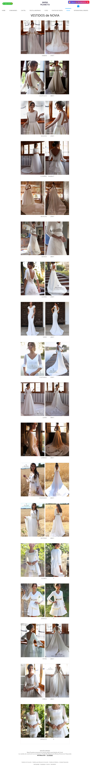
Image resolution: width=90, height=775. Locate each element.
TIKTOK (48, 764)
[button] (78, 5)
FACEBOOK (43, 764)
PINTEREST (53, 764)
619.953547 (50, 755)
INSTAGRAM (36, 764)
